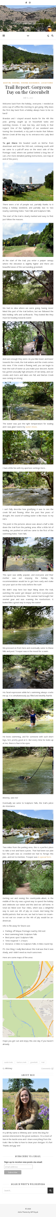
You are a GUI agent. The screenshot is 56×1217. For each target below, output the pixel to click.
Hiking (16, 83)
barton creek (21, 1062)
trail (43, 1062)
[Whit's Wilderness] (28, 16)
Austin (7, 83)
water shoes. (31, 426)
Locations (47, 83)
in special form (44, 857)
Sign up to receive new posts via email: (23, 1162)
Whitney (8, 1068)
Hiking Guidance (30, 83)
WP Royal (34, 1212)
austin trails (8, 1062)
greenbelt (34, 1062)
